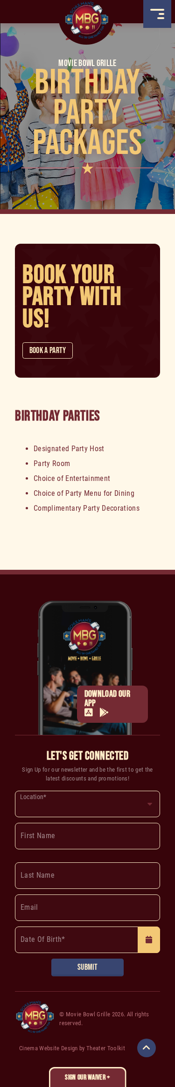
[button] (157, 14)
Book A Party (47, 350)
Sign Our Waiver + (87, 1077)
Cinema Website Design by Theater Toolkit (72, 1048)
